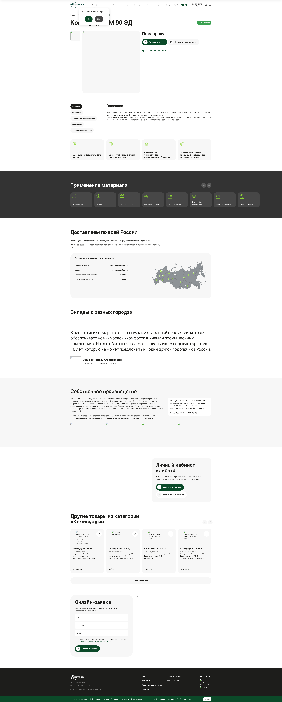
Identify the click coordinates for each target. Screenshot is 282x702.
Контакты (146, 680)
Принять (207, 699)
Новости (160, 5)
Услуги (128, 5)
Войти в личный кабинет (173, 494)
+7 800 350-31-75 (196, 4)
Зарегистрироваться (172, 487)
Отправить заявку (156, 42)
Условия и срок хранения (82, 130)
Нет (99, 19)
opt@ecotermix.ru (196, 6)
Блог (144, 676)
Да (89, 19)
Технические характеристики (83, 118)
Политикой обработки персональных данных (94, 642)
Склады (168, 5)
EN (177, 5)
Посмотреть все (141, 580)
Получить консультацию (186, 42)
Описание (76, 106)
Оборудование (139, 5)
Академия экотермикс (152, 685)
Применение (77, 124)
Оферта (145, 689)
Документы (76, 112)
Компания (150, 5)
